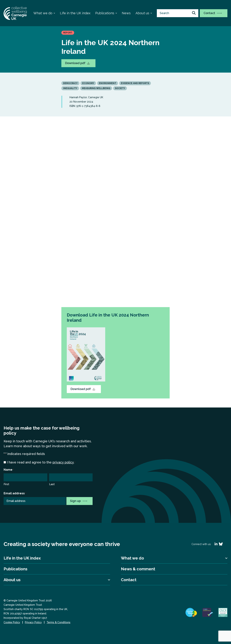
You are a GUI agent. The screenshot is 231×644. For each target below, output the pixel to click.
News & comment (138, 569)
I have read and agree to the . (41, 462)
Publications (104, 13)
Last (52, 484)
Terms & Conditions (58, 622)
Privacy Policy (33, 622)
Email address (15, 493)
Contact (210, 13)
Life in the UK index (75, 13)
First (6, 484)
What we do (42, 13)
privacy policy (63, 462)
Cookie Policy (12, 622)
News (126, 13)
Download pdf (75, 63)
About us (142, 13)
